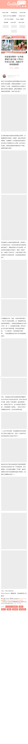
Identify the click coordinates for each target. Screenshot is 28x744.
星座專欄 (6, 22)
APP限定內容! (14, 12)
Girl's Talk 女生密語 (8, 19)
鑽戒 (21, 606)
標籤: (3, 606)
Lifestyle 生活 (22, 15)
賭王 (3, 609)
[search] (25, 5)
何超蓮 (15, 609)
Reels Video (21, 22)
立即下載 (18, 603)
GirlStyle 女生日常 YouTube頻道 (14, 600)
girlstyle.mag (22, 598)
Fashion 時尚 (23, 12)
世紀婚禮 (22, 609)
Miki (10, 75)
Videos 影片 (13, 22)
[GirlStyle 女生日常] (14, 4)
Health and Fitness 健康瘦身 (9, 15)
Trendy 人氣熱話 (20, 19)
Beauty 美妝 (5, 12)
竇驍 (9, 609)
